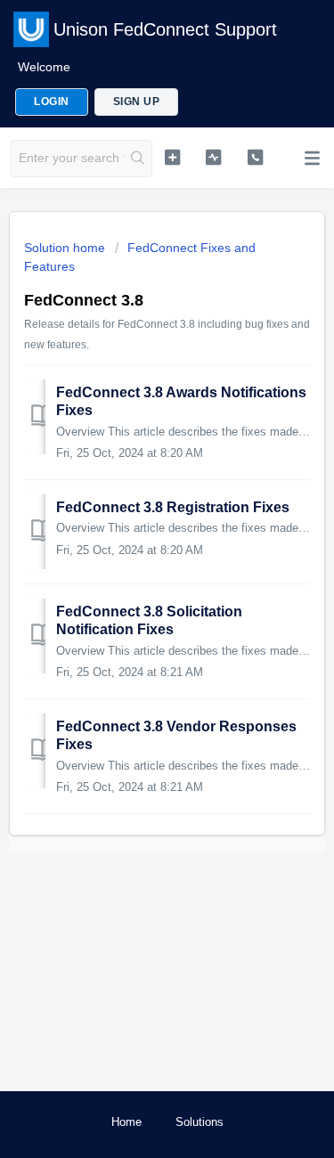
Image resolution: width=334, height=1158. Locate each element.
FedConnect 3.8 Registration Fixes (172, 507)
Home (126, 1122)
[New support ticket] (172, 157)
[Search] (137, 158)
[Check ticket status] (213, 157)
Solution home (66, 248)
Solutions (199, 1122)
